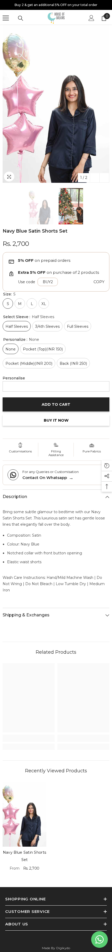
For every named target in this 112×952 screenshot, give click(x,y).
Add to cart (56, 404)
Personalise (14, 378)
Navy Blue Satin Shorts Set (24, 856)
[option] (56, 5)
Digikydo (63, 948)
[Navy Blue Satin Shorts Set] (24, 814)
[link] (29, 738)
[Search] (20, 18)
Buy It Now (56, 420)
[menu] (6, 18)
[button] (94, 177)
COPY (99, 282)
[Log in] (91, 18)
